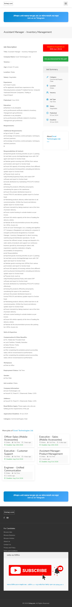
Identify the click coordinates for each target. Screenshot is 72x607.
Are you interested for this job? (55, 59)
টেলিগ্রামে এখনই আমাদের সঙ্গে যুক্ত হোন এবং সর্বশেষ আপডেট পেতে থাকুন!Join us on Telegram (36, 17)
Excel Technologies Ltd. (23, 430)
